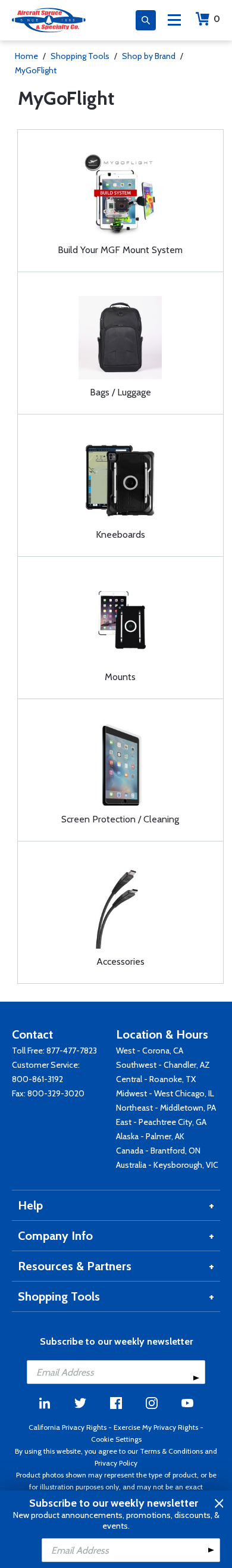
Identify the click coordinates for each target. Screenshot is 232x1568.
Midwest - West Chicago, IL (165, 1093)
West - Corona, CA (149, 1050)
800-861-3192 (37, 1079)
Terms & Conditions (171, 1451)
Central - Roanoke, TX (156, 1079)
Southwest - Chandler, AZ (163, 1064)
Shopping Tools (80, 56)
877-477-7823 (71, 1050)
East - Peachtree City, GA (161, 1122)
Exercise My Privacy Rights (156, 1427)
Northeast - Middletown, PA (166, 1107)
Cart (217, 18)
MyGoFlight (36, 70)
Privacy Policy (116, 1462)
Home (26, 56)
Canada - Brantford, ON (158, 1150)
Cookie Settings (116, 1439)
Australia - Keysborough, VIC (167, 1164)
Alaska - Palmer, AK (150, 1136)
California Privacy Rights (67, 1427)
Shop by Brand (148, 56)
